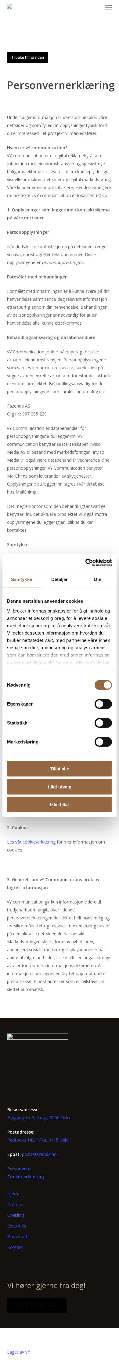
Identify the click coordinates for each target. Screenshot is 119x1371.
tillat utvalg (59, 786)
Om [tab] (97, 579)
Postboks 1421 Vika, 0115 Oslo (38, 1140)
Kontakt (15, 1247)
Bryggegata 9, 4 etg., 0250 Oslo (38, 1117)
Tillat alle (59, 768)
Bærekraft (17, 1236)
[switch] (103, 704)
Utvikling (15, 1215)
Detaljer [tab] (59, 579)
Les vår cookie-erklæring (31, 842)
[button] (108, 7)
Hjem (12, 1194)
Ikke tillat (59, 804)
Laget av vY (18, 1352)
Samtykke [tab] (21, 579)
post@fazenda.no (39, 1154)
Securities (16, 1226)
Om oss (15, 1204)
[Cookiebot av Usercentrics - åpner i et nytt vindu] (85, 562)
